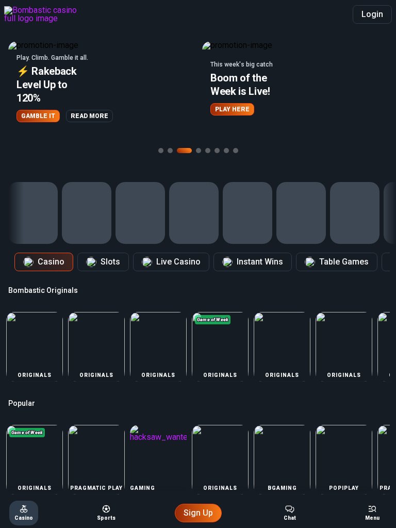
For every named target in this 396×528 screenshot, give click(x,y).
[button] (101, 87)
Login (372, 14)
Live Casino (178, 262)
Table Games (344, 262)
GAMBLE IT (38, 116)
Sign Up (198, 513)
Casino (51, 262)
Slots (110, 262)
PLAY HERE (232, 109)
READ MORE (89, 116)
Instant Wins (260, 262)
